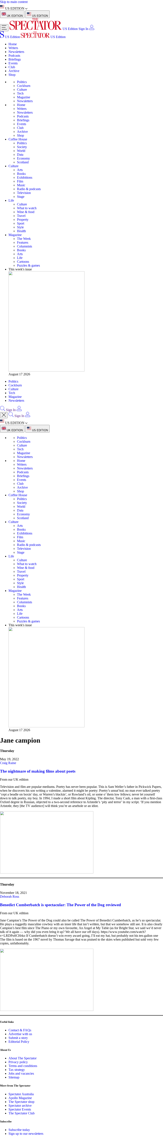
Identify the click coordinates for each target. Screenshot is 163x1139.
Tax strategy (16, 1069)
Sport (20, 223)
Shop (11, 74)
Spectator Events (19, 1109)
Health (21, 231)
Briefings (14, 59)
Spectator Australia (21, 1094)
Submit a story (18, 1038)
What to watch (27, 208)
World (21, 151)
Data (20, 154)
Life (11, 200)
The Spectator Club (21, 1113)
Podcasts (14, 55)
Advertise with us (20, 1034)
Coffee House (17, 139)
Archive (13, 71)
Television (24, 193)
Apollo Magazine (20, 1098)
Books (21, 173)
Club (11, 67)
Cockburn (23, 86)
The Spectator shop (21, 1102)
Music (21, 185)
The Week (24, 238)
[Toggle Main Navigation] (4, 27)
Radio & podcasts (29, 189)
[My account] (91, 29)
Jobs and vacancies (21, 1073)
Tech (20, 93)
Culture (22, 89)
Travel (21, 216)
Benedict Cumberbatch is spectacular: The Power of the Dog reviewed (60, 905)
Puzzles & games (28, 265)
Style (20, 227)
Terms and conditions (22, 1066)
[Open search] (2, 410)
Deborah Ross (9, 896)
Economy (23, 158)
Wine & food (25, 212)
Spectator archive (20, 1105)
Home (12, 44)
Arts (20, 170)
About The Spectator (22, 1058)
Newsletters (16, 52)
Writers (13, 48)
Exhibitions (24, 177)
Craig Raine (8, 763)
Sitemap (13, 1077)
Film (20, 181)
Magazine (23, 97)
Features (22, 242)
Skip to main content (14, 2)
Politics (22, 82)
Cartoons (23, 261)
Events (13, 63)
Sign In (83, 29)
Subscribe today (19, 1130)
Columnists (24, 246)
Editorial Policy (18, 1041)
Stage (20, 196)
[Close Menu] (4, 415)
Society (22, 147)
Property (22, 219)
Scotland (23, 162)
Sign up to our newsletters (25, 1133)
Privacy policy (18, 1062)
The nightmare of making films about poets (37, 771)
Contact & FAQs (19, 1030)
